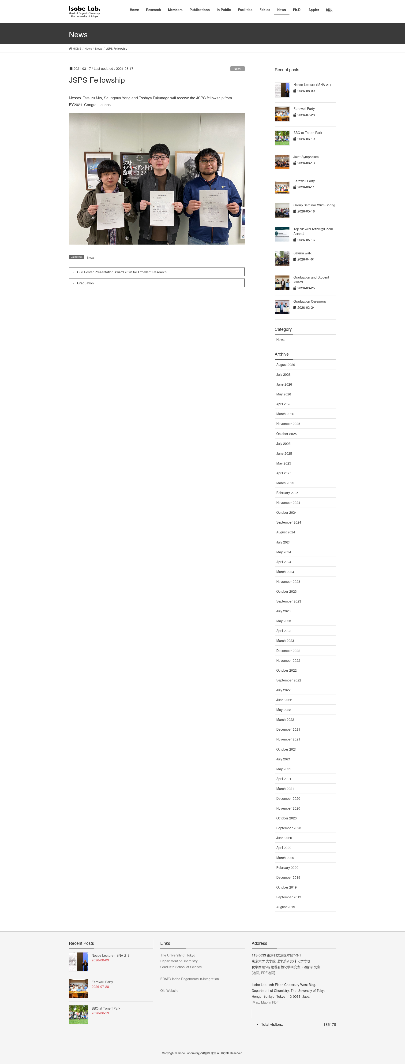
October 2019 (286, 887)
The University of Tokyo (177, 955)
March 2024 (285, 571)
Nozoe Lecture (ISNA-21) (312, 84)
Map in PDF (270, 1002)
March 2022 (285, 719)
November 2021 (288, 739)
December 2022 (288, 650)
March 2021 (285, 788)
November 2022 (288, 660)
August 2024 (285, 532)
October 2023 (286, 591)
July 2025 (283, 443)
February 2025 (287, 492)
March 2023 (285, 640)
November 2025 (288, 423)
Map (256, 1002)
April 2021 (283, 778)
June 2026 (284, 384)
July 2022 (283, 690)
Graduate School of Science (181, 966)
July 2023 (283, 611)
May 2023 (283, 620)
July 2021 (283, 759)
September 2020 (288, 828)
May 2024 (283, 552)
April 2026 (283, 404)
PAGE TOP (391, 1027)
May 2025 (283, 463)
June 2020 (284, 837)
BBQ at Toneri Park (307, 132)
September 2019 (288, 897)
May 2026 (283, 394)
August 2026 (285, 364)
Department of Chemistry (179, 961)
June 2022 (284, 699)
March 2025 (285, 482)
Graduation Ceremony (309, 301)
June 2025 (284, 453)
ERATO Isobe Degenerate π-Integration (189, 978)
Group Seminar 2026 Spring (314, 205)
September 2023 (288, 601)
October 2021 (286, 749)
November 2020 (288, 808)
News (237, 69)
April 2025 (283, 473)
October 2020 (286, 818)
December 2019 (288, 877)
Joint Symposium (306, 156)
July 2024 (283, 542)
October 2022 (286, 670)
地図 (256, 972)
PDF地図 (267, 972)
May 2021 (283, 768)
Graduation (85, 283)
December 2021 (288, 729)
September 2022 (288, 680)
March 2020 (285, 857)
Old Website (169, 990)
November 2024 (288, 502)
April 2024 (283, 561)
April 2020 (283, 847)
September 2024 (288, 522)
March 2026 (285, 413)
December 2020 (288, 798)
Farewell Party (304, 108)
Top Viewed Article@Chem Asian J (313, 231)
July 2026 (283, 374)
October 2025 (286, 433)
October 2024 (286, 512)
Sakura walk (302, 253)
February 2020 (287, 867)
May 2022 (283, 709)
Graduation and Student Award (311, 279)
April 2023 (283, 630)
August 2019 (285, 906)
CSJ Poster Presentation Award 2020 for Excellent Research (122, 272)
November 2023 (288, 581)
